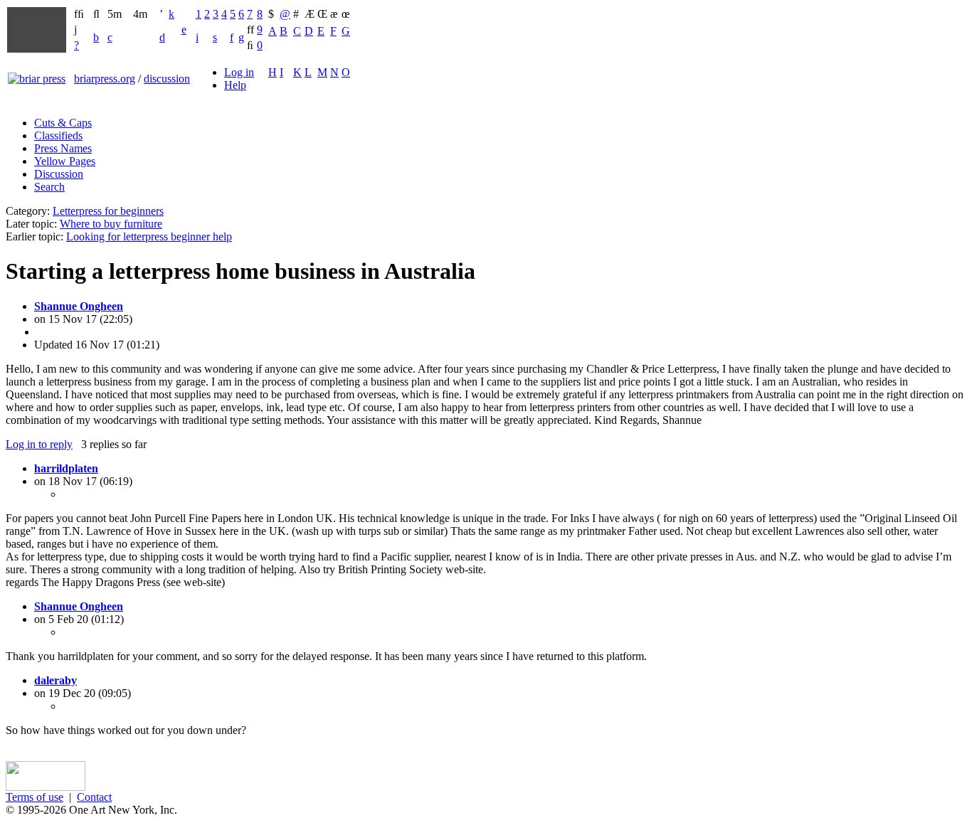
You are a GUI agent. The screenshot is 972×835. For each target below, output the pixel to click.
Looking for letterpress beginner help (149, 236)
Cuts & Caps (63, 123)
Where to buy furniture (111, 224)
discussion (167, 79)
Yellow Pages (64, 161)
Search (49, 187)
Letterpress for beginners (108, 211)
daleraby (55, 680)
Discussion (58, 174)
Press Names (63, 148)
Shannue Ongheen (78, 306)
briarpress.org (104, 79)
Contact (94, 797)
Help (235, 85)
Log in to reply (39, 444)
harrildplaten (66, 468)
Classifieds (58, 135)
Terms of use (34, 797)
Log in (239, 72)
